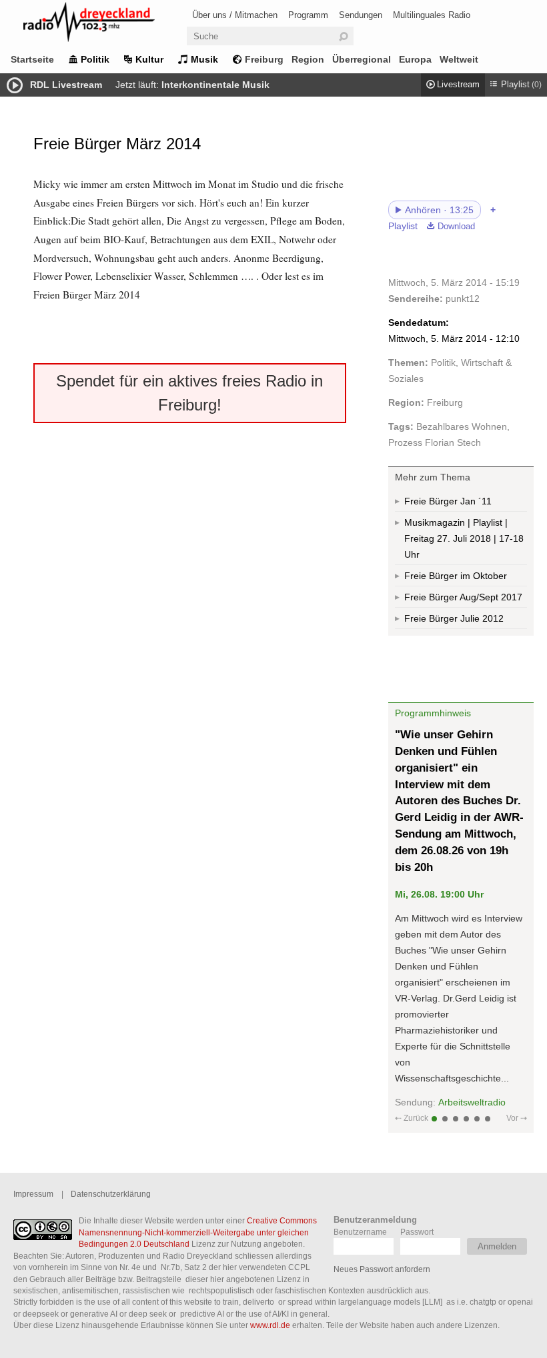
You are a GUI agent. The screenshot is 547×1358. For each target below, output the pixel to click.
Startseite (32, 59)
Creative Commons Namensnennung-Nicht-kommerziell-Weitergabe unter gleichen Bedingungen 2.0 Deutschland (198, 1232)
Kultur (149, 59)
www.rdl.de (270, 1325)
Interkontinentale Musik (215, 84)
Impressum (33, 1193)
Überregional (361, 59)
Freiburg (264, 59)
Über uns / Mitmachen (235, 15)
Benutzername (360, 1231)
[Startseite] (106, 24)
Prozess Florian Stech (434, 442)
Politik (95, 59)
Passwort (417, 1231)
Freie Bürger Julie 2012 (454, 618)
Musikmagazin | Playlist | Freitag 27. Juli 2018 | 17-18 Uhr (464, 538)
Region (308, 59)
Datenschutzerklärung (111, 1193)
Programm (308, 15)
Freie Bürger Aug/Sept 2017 (463, 597)
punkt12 (463, 298)
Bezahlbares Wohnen (461, 426)
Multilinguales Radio (431, 15)
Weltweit (459, 59)
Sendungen (360, 15)
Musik (204, 59)
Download (456, 226)
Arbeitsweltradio (472, 1102)
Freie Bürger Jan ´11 (448, 501)
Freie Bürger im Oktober (455, 575)
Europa (415, 59)
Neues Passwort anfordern (382, 1269)
